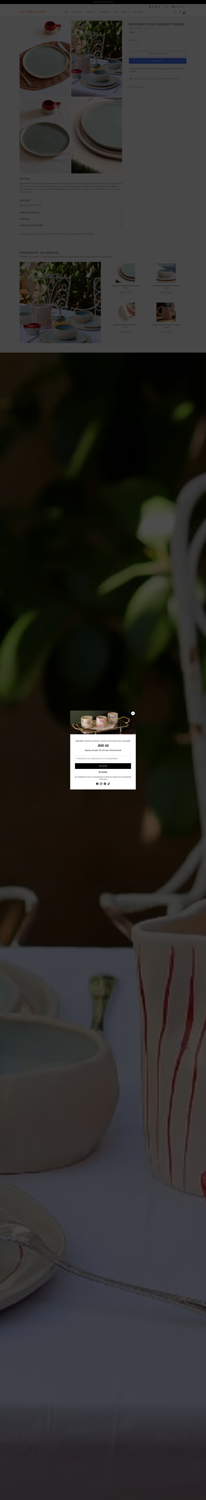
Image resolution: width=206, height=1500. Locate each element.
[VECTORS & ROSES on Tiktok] (108, 784)
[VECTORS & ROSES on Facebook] (97, 784)
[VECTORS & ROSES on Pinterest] (104, 784)
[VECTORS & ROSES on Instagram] (101, 784)
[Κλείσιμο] (133, 713)
